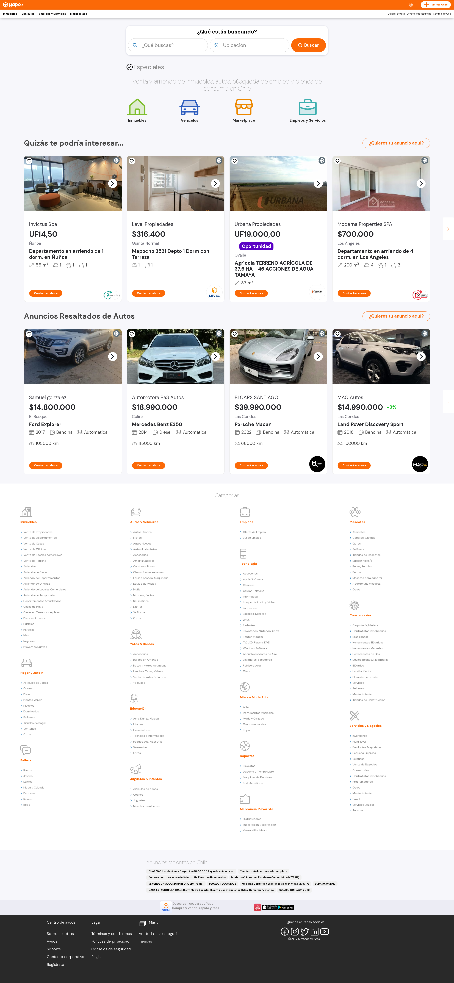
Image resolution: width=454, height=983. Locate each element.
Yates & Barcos (142, 644)
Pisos (26, 694)
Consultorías (361, 770)
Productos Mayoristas (367, 747)
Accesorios (140, 555)
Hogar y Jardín (31, 673)
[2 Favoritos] (29, 161)
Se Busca (139, 612)
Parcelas (28, 630)
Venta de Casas (33, 543)
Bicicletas (249, 766)
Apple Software (253, 579)
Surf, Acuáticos (253, 783)
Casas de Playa (33, 607)
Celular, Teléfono (253, 591)
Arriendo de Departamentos (41, 578)
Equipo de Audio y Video (259, 602)
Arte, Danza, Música (146, 718)
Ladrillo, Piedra (362, 671)
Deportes (247, 756)
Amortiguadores (143, 561)
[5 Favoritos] (132, 334)
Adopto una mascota (367, 583)
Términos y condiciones (111, 933)
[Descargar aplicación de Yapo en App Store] (270, 907)
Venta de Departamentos (40, 538)
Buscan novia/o (362, 561)
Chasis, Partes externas (148, 572)
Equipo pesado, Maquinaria (150, 578)
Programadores (363, 782)
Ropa (26, 805)
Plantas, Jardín (32, 700)
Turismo (358, 810)
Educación (138, 708)
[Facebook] (285, 932)
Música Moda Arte (254, 697)
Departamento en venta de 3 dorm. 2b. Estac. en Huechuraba (187, 877)
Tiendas (145, 941)
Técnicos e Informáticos (148, 736)
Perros (357, 572)
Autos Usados (142, 532)
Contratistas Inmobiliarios (369, 631)
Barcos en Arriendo (145, 660)
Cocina (27, 688)
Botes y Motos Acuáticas (149, 665)
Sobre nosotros (60, 933)
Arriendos (29, 566)
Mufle (136, 589)
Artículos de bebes (145, 789)
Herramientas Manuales (368, 648)
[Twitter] (305, 932)
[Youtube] (325, 932)
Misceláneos (361, 637)
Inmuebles (10, 14)
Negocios (29, 641)
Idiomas (138, 724)
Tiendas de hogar (34, 723)
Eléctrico (358, 665)
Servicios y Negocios (366, 726)
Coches (138, 794)
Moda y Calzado (34, 787)
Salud (356, 799)
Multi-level (359, 741)
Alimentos (359, 532)
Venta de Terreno (34, 561)
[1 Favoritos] (234, 161)
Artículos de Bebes (35, 683)
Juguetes (139, 800)
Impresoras (250, 608)
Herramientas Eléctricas (368, 642)
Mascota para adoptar (367, 578)
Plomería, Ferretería (365, 677)
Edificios (28, 624)
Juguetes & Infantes (146, 779)
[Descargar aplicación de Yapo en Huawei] (257, 907)
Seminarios (140, 747)
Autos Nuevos (142, 543)
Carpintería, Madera (365, 625)
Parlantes (249, 625)
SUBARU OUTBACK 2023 (294, 890)
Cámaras (248, 585)
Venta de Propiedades (37, 532)
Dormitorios (31, 711)
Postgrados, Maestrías (147, 741)
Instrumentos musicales (258, 713)
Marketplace (78, 14)
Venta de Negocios (365, 764)
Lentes (27, 782)
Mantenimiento (362, 694)
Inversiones (360, 736)
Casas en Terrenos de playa (41, 612)
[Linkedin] (315, 932)
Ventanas (29, 729)
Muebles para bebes (146, 806)
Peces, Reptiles (362, 566)
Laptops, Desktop (254, 614)
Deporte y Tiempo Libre (258, 771)
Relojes (27, 799)
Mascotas (357, 522)
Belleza (26, 760)
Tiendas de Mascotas (367, 555)
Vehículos (27, 14)
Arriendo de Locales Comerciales (44, 589)
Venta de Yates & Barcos (149, 677)
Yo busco (139, 683)
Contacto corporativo (65, 956)
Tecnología (248, 564)
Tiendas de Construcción (369, 700)
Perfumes (29, 793)
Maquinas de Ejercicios (257, 777)
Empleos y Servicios (52, 14)
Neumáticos (141, 601)
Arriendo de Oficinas (36, 583)
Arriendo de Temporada (39, 595)
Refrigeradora (252, 665)
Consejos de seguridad (419, 13)
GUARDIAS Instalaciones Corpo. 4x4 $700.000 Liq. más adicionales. (191, 871)
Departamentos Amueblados (42, 601)
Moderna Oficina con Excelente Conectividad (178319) (265, 877)
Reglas (96, 956)
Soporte (54, 949)
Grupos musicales (254, 724)
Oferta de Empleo (254, 532)
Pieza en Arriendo (34, 618)
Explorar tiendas (396, 13)
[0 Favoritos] (337, 161)
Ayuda (52, 941)
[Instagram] (295, 932)
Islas (26, 635)
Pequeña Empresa (364, 753)
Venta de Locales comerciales (42, 555)
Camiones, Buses (144, 566)
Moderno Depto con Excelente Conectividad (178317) (275, 883)
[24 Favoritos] (132, 161)
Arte (246, 707)
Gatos (357, 543)
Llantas (138, 607)
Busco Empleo (252, 538)
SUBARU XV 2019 (325, 883)
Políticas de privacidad (110, 941)
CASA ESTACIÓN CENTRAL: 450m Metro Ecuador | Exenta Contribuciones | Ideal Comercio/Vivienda (211, 890)
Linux (246, 619)
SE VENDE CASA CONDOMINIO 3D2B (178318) (175, 883)
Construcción (360, 615)
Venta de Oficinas (34, 549)
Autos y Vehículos (144, 522)
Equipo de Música (144, 583)
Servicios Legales (364, 805)
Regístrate (55, 964)
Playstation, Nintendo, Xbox (261, 631)
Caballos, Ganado (364, 538)
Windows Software (255, 648)
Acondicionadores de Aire (260, 654)
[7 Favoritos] (29, 334)
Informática (250, 596)
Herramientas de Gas (366, 654)
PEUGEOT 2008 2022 (222, 883)
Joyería (28, 776)
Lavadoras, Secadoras (257, 660)
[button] (112, 183)
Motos (137, 538)
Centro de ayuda (442, 13)
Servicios (358, 683)
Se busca (29, 717)
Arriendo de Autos (145, 549)
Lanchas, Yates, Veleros (148, 671)
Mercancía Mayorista (256, 809)
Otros (27, 734)
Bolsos (27, 770)
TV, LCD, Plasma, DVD (256, 642)
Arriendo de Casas (35, 572)
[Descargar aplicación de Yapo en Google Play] (286, 907)
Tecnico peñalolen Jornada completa (263, 871)
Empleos (246, 522)
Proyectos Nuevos (35, 647)
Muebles (28, 705)
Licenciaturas (142, 730)
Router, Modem (253, 637)
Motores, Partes (143, 595)
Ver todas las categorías (159, 933)
